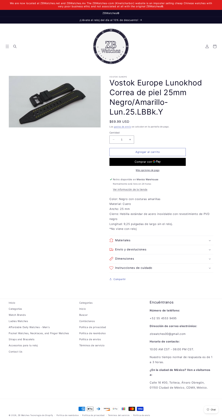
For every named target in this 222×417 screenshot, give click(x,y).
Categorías (15, 308)
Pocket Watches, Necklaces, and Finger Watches (39, 333)
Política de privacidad (92, 327)
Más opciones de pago (147, 170)
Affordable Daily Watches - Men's (29, 327)
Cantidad (114, 132)
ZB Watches (24, 415)
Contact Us (15, 351)
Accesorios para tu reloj (23, 345)
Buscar (83, 314)
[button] (7, 46)
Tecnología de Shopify (41, 415)
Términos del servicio (119, 415)
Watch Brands (17, 314)
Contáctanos (87, 321)
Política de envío (141, 415)
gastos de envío (122, 126)
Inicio (12, 302)
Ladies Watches (18, 321)
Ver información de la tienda (130, 189)
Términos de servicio (92, 345)
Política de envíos (90, 339)
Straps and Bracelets (22, 339)
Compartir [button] (119, 279)
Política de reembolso (92, 333)
